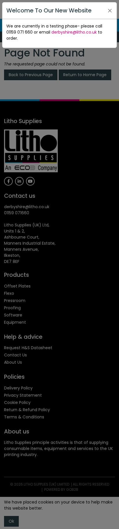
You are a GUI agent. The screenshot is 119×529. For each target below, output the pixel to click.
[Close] (110, 11)
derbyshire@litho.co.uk (74, 32)
